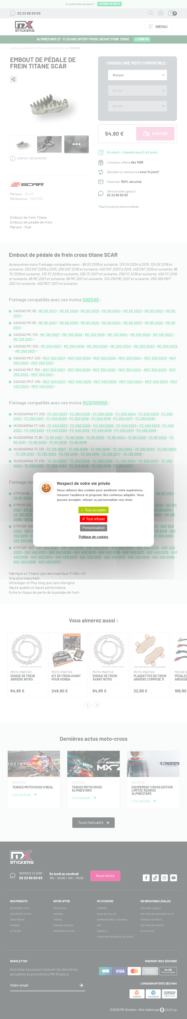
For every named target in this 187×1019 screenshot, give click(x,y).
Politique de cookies (93, 536)
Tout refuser (95, 519)
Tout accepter (95, 510)
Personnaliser (93, 528)
